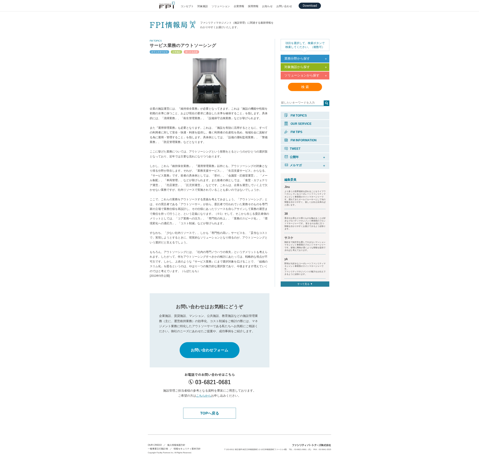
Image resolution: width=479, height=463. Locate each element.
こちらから (203, 395)
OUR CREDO (155, 445)
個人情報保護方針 (176, 445)
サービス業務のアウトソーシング (183, 45)
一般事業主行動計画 (158, 448)
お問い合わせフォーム (209, 350)
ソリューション (221, 6)
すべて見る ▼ (305, 284)
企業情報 (239, 6)
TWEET (295, 148)
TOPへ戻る (209, 413)
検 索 (305, 87)
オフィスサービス (159, 52)
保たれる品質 (191, 52)
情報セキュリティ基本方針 (187, 448)
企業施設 (176, 52)
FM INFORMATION (303, 140)
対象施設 (202, 6)
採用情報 (253, 6)
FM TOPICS (298, 115)
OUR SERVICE (301, 123)
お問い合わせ (284, 6)
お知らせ (267, 6)
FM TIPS (296, 132)
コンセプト (187, 6)
